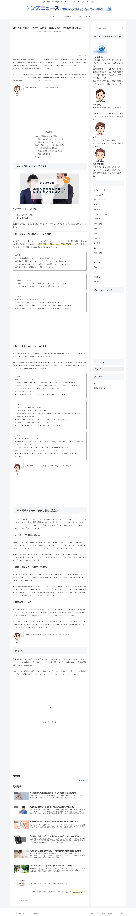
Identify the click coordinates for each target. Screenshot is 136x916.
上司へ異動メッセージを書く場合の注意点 (50, 145)
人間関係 (17, 776)
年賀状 (96, 233)
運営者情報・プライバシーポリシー (107, 388)
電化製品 (97, 277)
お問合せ (97, 383)
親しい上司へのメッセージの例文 (49, 142)
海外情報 (97, 243)
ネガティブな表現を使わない (47, 148)
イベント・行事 (99, 190)
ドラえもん (98, 204)
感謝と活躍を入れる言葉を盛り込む (50, 151)
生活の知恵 (98, 253)
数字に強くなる (99, 238)
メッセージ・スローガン (103, 214)
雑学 (95, 272)
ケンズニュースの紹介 (32, 913)
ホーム (14, 913)
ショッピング (99, 195)
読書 (95, 267)
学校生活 (97, 229)
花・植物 (97, 262)
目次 (47, 132)
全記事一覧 (20, 913)
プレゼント (98, 209)
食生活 (96, 282)
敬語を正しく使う (44, 154)
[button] (122, 28)
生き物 (96, 248)
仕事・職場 (98, 224)
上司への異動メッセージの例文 (46, 136)
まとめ (38, 157)
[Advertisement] (50, 45)
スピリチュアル (99, 200)
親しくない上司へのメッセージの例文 (50, 139)
